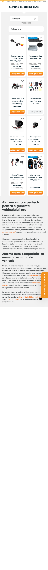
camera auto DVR (9, 232)
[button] (44, 285)
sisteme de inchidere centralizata (31, 297)
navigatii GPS (14, 299)
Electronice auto (25, 1)
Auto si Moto (11, 1)
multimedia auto (35, 275)
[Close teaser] (40, 299)
